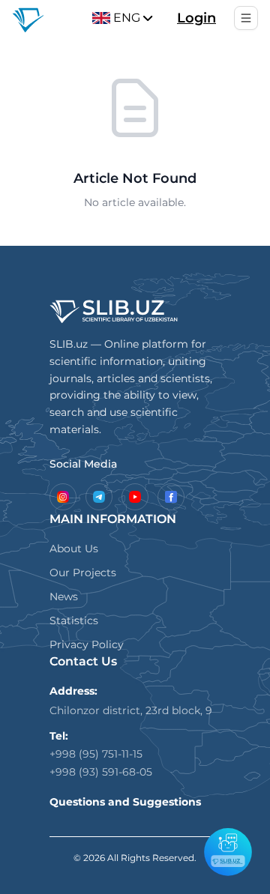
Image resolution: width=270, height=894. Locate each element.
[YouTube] (135, 496)
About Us (74, 548)
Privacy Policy (87, 644)
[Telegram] (99, 496)
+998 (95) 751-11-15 (96, 754)
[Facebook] (171, 496)
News (64, 596)
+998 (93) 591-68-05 (101, 772)
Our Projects (83, 572)
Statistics (74, 620)
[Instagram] (63, 496)
